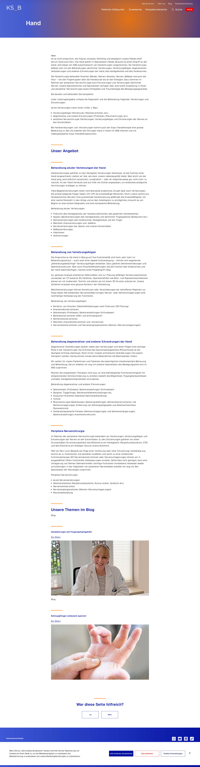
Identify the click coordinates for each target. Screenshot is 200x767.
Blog (170, 3)
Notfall (189, 9)
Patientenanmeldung (183, 3)
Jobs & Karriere (147, 3)
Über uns (161, 3)
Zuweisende (135, 9)
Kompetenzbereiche (156, 9)
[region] (100, 753)
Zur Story (56, 537)
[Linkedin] (186, 739)
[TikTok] (192, 739)
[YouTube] (180, 739)
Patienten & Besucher (113, 9)
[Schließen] (189, 753)
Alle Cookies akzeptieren (121, 754)
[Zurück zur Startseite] (14, 8)
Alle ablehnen (147, 754)
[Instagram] (174, 739)
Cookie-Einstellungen (173, 754)
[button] (90, 714)
